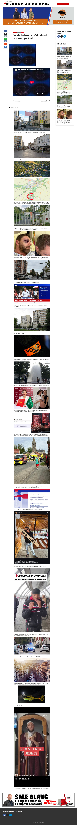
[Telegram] (64, 36)
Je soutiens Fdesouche (63, 3)
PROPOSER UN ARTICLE (7, 1)
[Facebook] (58, 36)
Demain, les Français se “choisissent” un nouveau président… (30, 36)
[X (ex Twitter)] (61, 36)
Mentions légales (41, 822)
